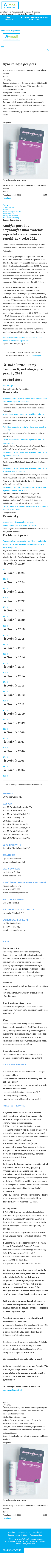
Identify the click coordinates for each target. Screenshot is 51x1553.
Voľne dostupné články (12, 211)
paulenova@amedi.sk (12, 1390)
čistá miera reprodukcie (20, 341)
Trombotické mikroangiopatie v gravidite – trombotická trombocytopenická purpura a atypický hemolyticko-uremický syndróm (24, 544)
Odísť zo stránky (9, 18)
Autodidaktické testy (11, 218)
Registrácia (15, 31)
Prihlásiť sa (37, 356)
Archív (5, 209)
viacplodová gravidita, (17, 338)
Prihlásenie (5, 31)
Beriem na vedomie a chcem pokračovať (34, 18)
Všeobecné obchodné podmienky (29, 1532)
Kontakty (11, 1532)
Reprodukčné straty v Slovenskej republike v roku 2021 (24, 414)
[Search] (48, 50)
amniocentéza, (32, 338)
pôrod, (5, 338)
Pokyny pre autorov (10, 216)
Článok (5, 205)
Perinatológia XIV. (9, 386)
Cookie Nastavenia (12, 1550)
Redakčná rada (9, 214)
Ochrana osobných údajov (18, 1535)
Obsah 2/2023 (8, 207)
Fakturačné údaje (36, 1535)
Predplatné (7, 198)
